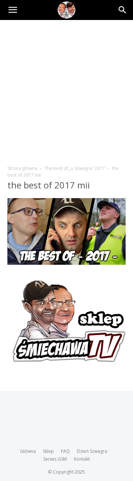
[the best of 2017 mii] (66, 263)
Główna (28, 451)
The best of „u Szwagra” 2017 (74, 168)
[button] (12, 10)
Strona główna (22, 168)
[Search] (122, 10)
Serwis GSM (55, 459)
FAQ (65, 451)
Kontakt (82, 459)
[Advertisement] (66, 90)
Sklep (48, 451)
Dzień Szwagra (92, 451)
